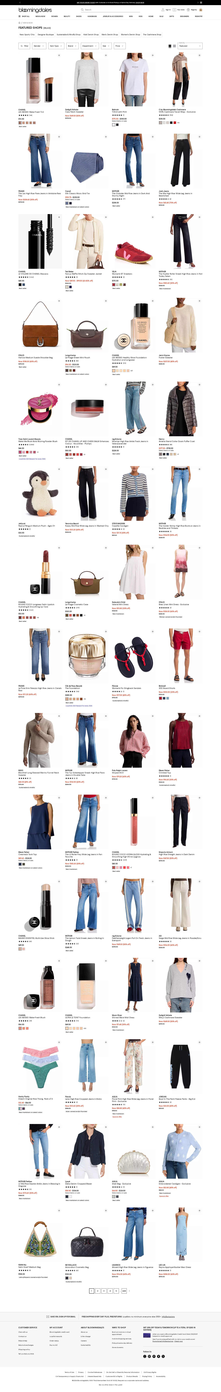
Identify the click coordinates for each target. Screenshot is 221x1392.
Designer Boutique (46, 35)
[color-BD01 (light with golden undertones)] (121, 370)
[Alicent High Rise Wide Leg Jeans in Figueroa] (134, 1234)
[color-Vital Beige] (74, 454)
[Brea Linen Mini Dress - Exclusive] (181, 572)
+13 (178, 123)
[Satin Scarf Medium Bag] (40, 1234)
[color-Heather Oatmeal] (167, 122)
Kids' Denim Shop (91, 35)
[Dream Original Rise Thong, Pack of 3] (40, 1066)
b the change (85, 1336)
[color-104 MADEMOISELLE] (31, 617)
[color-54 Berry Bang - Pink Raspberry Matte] (34, 452)
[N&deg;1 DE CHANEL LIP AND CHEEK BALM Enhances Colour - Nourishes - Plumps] (87, 409)
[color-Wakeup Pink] (77, 454)
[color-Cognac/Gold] (77, 615)
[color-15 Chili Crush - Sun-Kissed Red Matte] (27, 452)
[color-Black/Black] (67, 1278)
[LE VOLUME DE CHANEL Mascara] (40, 241)
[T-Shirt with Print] (134, 79)
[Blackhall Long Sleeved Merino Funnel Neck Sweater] (40, 740)
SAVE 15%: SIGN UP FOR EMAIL (63, 1317)
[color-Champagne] (175, 454)
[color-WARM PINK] (20, 1028)
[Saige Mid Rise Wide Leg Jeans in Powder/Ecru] (181, 905)
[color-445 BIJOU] (113, 867)
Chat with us (22, 1332)
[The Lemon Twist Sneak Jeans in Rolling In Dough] (87, 905)
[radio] (20, 122)
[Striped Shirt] (134, 740)
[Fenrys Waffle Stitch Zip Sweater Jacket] (87, 241)
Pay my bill (53, 1345)
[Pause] (201, 2)
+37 (131, 371)
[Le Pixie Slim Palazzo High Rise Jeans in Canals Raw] (40, 655)
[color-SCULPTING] (20, 949)
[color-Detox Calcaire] (121, 284)
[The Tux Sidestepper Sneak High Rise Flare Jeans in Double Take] (87, 740)
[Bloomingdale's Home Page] (35, 10)
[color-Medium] (31, 123)
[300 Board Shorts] (181, 655)
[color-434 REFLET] (121, 867)
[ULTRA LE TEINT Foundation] (87, 985)
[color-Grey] (160, 454)
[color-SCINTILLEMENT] (23, 949)
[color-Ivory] (164, 122)
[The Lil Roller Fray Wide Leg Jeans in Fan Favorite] (87, 822)
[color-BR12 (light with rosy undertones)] (128, 370)
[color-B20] (81, 1028)
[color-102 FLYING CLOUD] (27, 617)
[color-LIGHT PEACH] (23, 1028)
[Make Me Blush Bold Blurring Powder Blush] (40, 409)
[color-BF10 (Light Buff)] (74, 699)
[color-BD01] (70, 1028)
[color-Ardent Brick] (67, 454)
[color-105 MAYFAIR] (34, 617)
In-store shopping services (121, 1339)
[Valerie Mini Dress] (134, 572)
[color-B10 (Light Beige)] (67, 699)
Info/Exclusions (168, 1317)
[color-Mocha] (67, 370)
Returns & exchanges (26, 1345)
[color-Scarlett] (175, 122)
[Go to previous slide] (19, 2)
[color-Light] (23, 123)
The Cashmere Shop (152, 35)
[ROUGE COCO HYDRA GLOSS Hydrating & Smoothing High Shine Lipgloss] (134, 822)
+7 (131, 867)
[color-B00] (117, 370)
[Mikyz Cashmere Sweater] (181, 985)
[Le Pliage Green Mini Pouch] (87, 325)
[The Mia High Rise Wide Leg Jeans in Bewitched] (181, 161)
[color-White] (113, 124)
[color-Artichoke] (70, 370)
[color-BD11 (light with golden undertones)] (124, 370)
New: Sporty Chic (27, 35)
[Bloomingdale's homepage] (19, 23)
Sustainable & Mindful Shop (68, 35)
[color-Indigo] (67, 1196)
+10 (85, 699)
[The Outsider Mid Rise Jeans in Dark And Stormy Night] (134, 161)
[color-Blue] (67, 203)
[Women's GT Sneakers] (134, 241)
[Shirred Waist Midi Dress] (134, 985)
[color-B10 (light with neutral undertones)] (113, 370)
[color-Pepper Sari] (113, 284)
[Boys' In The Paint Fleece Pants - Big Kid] (181, 1066)
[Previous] (21, 80)
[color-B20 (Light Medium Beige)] (77, 699)
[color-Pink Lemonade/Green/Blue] (20, 1108)
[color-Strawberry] (70, 615)
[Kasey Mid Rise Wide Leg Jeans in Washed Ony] (87, 493)
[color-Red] (160, 698)
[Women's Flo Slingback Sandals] (134, 655)
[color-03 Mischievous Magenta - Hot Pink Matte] (20, 452)
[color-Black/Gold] (81, 615)
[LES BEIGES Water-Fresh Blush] (40, 985)
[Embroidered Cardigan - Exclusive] (181, 1151)
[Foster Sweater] (181, 325)
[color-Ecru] (67, 287)
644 (124, 1291)
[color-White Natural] (117, 284)
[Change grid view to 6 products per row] (174, 46)
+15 (38, 617)
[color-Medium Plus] (34, 123)
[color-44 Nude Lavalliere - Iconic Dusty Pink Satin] (31, 452)
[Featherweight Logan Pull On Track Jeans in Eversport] (134, 905)
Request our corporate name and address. (133, 1380)
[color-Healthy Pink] (70, 454)
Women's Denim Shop (130, 35)
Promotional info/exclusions (163, 1341)
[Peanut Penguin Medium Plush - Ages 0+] (40, 493)
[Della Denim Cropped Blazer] (87, 1151)
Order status (54, 1341)
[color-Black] (117, 124)
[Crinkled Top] (181, 740)
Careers (84, 1341)
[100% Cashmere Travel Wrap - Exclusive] (181, 79)
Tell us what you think (26, 1354)
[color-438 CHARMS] (128, 867)
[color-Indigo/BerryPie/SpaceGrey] (23, 1108)
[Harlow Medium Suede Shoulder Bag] (40, 325)
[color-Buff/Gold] (70, 1278)
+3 (84, 454)
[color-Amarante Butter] (124, 284)
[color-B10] (67, 1028)
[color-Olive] (67, 615)
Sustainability (86, 1345)
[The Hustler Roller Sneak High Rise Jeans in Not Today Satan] (181, 241)
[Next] (59, 80)
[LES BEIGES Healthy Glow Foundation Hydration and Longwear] (134, 325)
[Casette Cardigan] (134, 493)
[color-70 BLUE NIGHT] (23, 284)
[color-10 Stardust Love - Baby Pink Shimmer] (23, 452)
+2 (178, 454)
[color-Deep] (20, 123)
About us (84, 1332)
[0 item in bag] (201, 9)
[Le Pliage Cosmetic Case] (87, 572)
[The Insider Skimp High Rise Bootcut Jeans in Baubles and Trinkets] (181, 493)
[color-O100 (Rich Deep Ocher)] (81, 699)
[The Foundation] (87, 655)
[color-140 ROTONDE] (20, 617)
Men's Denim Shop (110, 35)
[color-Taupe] (171, 454)
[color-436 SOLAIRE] (124, 867)
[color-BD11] (74, 1028)
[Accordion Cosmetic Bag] (87, 1234)
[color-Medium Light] (27, 123)
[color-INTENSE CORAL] (27, 1028)
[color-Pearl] (113, 1196)
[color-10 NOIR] (20, 284)
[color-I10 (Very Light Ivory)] (70, 699)
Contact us (22, 1336)
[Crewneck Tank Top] (40, 822)
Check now (178, 1341)
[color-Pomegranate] (74, 370)
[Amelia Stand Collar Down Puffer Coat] (181, 409)
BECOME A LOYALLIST (86, 2)
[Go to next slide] (198, 2)
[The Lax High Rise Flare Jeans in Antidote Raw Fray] (40, 161)
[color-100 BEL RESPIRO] (23, 617)
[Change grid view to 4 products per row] (170, 46)
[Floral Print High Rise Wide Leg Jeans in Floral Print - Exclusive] (134, 1066)
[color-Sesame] (160, 122)
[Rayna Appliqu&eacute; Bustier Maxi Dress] (181, 1234)
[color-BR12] (77, 1028)
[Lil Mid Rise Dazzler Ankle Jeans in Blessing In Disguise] (40, 1151)
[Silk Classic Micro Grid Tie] (87, 161)
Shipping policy (24, 1349)
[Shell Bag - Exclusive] (134, 1151)
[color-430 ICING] (117, 867)
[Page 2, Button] (129, 1291)
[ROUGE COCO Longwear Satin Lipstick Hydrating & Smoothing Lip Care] (40, 572)
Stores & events (117, 1347)
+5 (37, 452)
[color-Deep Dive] (20, 864)
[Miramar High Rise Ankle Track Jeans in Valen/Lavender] (134, 409)
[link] (40, 118)
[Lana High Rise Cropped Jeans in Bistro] (87, 1066)
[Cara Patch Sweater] (87, 79)
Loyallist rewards (56, 1336)
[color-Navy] (70, 203)
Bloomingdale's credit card (59, 1332)
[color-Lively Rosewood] (81, 454)
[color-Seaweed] (23, 864)
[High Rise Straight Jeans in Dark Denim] (181, 822)
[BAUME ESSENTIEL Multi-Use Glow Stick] (40, 905)
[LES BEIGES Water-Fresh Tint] (40, 79)
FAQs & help (22, 1341)
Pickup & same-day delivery (122, 1343)
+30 (85, 1028)
